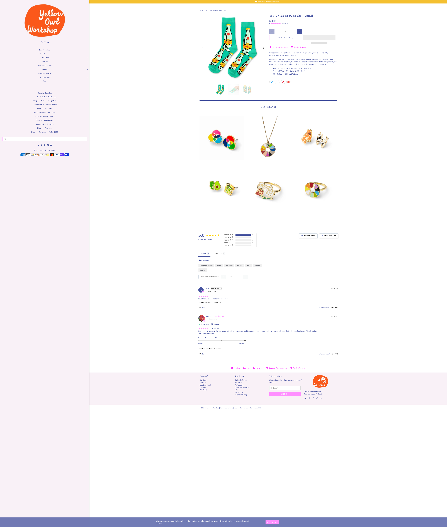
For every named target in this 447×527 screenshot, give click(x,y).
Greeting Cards (44, 73)
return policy (238, 408)
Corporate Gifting (240, 395)
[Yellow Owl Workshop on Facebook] (41, 146)
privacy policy (248, 408)
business (229, 265)
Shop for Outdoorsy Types (45, 112)
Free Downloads (205, 385)
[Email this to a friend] (288, 82)
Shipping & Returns (241, 387)
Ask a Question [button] (309, 236)
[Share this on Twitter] (271, 82)
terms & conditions (226, 408)
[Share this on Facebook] (277, 82)
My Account (238, 385)
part (248, 265)
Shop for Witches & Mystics (44, 101)
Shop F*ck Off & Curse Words (45, 105)
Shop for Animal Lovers (44, 116)
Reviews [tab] (203, 253)
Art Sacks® (44, 58)
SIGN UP (285, 394)
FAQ (236, 390)
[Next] (263, 47)
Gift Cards (203, 390)
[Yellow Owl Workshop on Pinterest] (44, 146)
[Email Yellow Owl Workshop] (50, 146)
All (206, 10)
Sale (44, 81)
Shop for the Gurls (44, 108)
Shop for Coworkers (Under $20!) (44, 132)
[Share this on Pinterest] (283, 82)
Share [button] (203, 308)
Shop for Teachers (44, 128)
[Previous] (203, 47)
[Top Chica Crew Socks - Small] (233, 48)
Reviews (203, 387)
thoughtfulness (206, 265)
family (239, 265)
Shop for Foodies (45, 93)
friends (258, 265)
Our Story (203, 380)
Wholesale (238, 382)
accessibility (258, 408)
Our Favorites (44, 50)
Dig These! (268, 106)
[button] (319, 37)
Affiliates (203, 382)
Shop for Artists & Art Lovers (45, 97)
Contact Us (238, 392)
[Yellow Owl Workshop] (44, 20)
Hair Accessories (45, 65)
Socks (44, 69)
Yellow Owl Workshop (47, 150)
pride (219, 265)
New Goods (44, 54)
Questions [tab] (218, 253)
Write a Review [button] (330, 236)
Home (201, 10)
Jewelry (45, 62)
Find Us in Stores (240, 380)
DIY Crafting (45, 77)
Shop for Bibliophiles (44, 120)
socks (202, 270)
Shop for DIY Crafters (45, 124)
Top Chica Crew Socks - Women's (209, 302)
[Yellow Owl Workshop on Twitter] (38, 146)
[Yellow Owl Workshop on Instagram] (47, 146)
